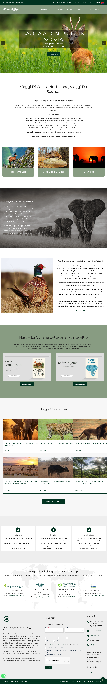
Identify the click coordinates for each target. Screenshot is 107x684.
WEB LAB (24, 681)
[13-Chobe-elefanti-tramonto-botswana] (89, 147)
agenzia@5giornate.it (42, 597)
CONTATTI (69, 2)
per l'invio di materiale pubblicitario (56, 648)
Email (47, 627)
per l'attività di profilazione (54, 654)
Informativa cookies (91, 681)
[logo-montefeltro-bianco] (11, 8)
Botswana (89, 172)
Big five (57, 640)
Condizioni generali (65, 681)
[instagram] (91, 672)
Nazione (68, 627)
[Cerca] (103, 9)
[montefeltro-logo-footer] (7, 616)
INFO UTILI (77, 2)
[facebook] (88, 672)
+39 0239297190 (7, 2)
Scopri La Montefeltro (80, 310)
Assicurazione (74, 681)
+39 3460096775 (95, 631)
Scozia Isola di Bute (53, 172)
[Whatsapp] (3, 676)
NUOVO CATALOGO (87, 2)
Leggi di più (8, 450)
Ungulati (49, 640)
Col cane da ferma (51, 638)
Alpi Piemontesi (18, 172)
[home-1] (18, 147)
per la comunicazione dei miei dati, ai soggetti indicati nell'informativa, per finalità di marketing (64, 651)
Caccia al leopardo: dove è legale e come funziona (60, 443)
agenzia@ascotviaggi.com (95, 595)
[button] (3, 43)
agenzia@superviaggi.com (15, 595)
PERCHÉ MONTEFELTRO (59, 2)
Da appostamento (73, 638)
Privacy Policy (82, 681)
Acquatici (62, 638)
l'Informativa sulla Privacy (57, 644)
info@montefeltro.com (17, 2)
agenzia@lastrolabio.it (69, 597)
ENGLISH (98, 2)
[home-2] (54, 147)
